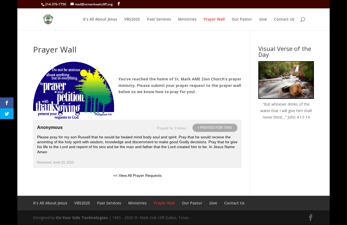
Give (263, 19)
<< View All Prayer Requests (137, 175)
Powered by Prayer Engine (53, 184)
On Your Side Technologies (82, 217)
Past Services (159, 19)
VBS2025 (132, 19)
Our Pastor (242, 19)
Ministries (187, 19)
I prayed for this (215, 128)
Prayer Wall (214, 19)
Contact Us (284, 19)
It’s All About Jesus (100, 19)
